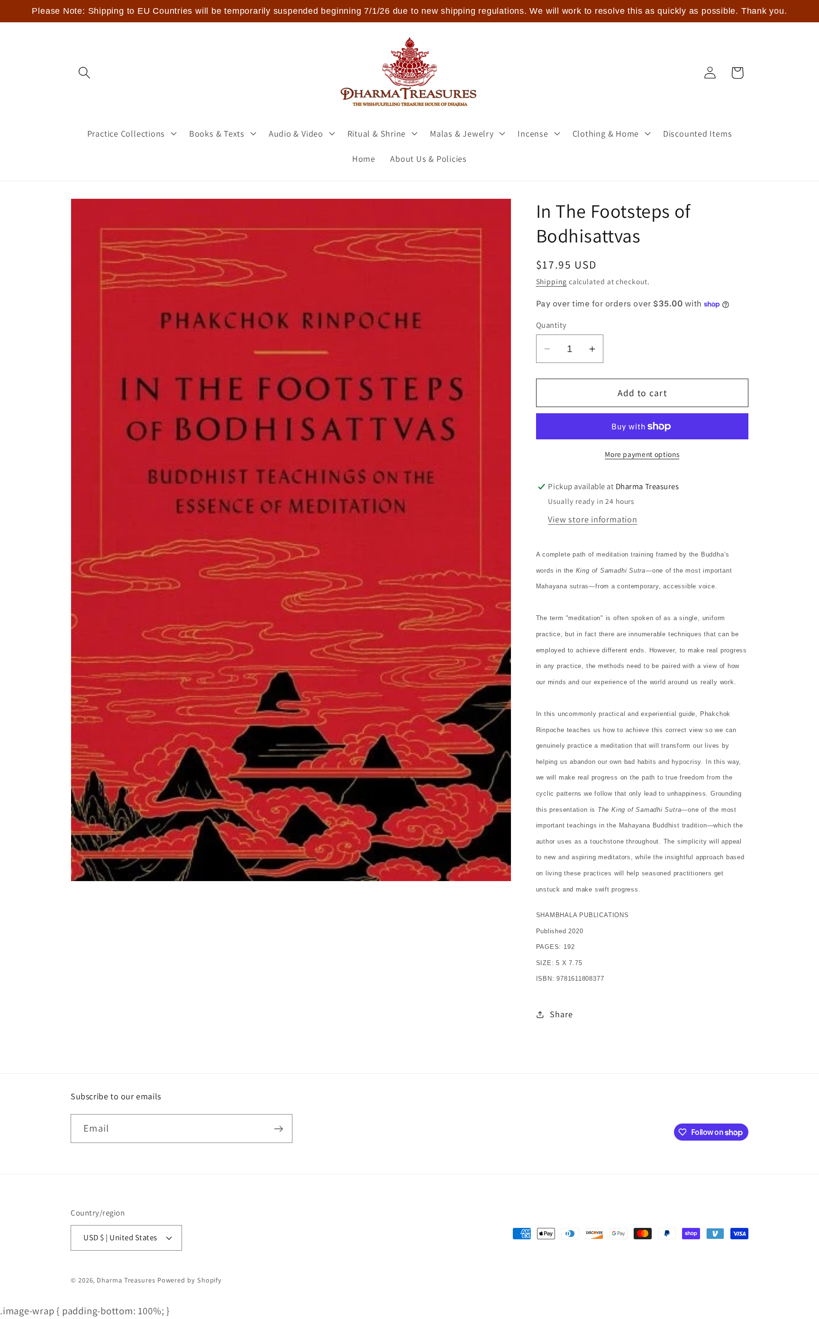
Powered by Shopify (189, 1279)
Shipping (551, 281)
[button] (84, 72)
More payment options (642, 454)
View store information (592, 519)
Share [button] (561, 1014)
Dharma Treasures (126, 1279)
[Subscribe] (278, 1129)
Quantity (551, 325)
